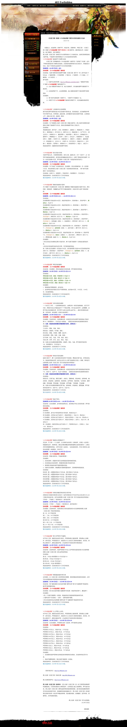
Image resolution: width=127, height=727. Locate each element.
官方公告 (96, 42)
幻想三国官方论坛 (90, 5)
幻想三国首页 (29, 5)
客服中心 (83, 5)
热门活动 (96, 45)
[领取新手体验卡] (32, 61)
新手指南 (42, 5)
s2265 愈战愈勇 (30, 50)
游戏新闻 (96, 39)
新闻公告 (35, 5)
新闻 (57, 33)
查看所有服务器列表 (33, 53)
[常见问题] (32, 69)
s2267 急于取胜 (30, 46)
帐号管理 (75, 5)
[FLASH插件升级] (32, 65)
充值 (35, 35)
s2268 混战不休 (30, 44)
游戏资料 (50, 5)
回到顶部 (86, 709)
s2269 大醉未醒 (30, 42)
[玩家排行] (32, 74)
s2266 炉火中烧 (30, 48)
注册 (28, 35)
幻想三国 (49, 33)
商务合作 (97, 5)
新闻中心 (53, 33)
